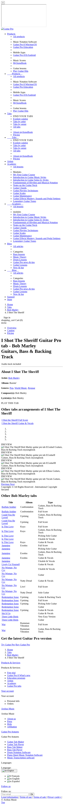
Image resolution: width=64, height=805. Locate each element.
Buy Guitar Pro (22, 644)
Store (9, 299)
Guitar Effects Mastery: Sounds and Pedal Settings (36, 198)
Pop (11, 388)
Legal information (10, 797)
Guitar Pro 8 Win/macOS (25, 44)
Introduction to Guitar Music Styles (29, 177)
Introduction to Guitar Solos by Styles (31, 180)
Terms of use (26, 797)
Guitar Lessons (20, 265)
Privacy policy (54, 797)
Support (11, 297)
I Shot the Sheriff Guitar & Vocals (17, 423)
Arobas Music (7, 708)
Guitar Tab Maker (15, 742)
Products (11, 34)
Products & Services (10, 662)
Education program (16, 678)
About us (11, 718)
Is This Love (8, 526)
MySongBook (19, 63)
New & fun (18, 267)
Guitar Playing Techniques (25, 190)
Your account (7, 691)
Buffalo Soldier (9, 507)
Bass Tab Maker (14, 747)
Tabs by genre (19, 124)
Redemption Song (10, 597)
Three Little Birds (10, 616)
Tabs (9, 113)
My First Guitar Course (24, 174)
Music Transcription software (21, 757)
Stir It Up (6, 613)
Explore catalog (20, 119)
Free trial (11, 672)
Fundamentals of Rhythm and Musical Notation (35, 182)
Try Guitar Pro (8, 644)
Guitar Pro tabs (14, 686)
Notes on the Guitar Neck (25, 185)
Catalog (10, 330)
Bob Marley (14, 378)
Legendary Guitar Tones (24, 201)
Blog (9, 243)
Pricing (16, 135)
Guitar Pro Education (23, 47)
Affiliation (12, 726)
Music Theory (19, 257)
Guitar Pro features (10, 731)
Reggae (31, 388)
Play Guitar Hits (20, 71)
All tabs (16, 127)
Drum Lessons (20, 259)
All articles (18, 246)
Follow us (6, 786)
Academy (11, 164)
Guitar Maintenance (22, 196)
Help (9, 724)
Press (9, 721)
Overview (12, 328)
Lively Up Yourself (11, 564)
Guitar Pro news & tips (24, 262)
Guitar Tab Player (15, 744)
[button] (5, 484)
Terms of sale (39, 797)
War (4, 624)
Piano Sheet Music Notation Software (25, 755)
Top (3, 802)
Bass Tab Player (14, 749)
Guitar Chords (19, 188)
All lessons (18, 166)
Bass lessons (19, 254)
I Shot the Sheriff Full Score (15, 420)
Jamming (6, 545)
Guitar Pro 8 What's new (18, 675)
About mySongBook (23, 132)
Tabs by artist (19, 121)
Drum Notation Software (19, 752)
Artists (10, 161)
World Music (21, 388)
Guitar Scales (19, 193)
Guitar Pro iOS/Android (24, 55)
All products (19, 36)
